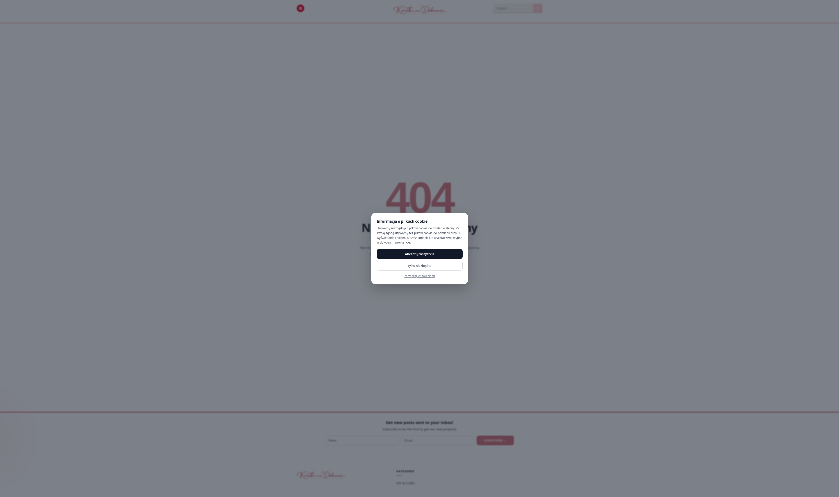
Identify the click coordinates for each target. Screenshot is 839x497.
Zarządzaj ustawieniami (419, 276)
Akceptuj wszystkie (419, 254)
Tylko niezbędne (419, 266)
